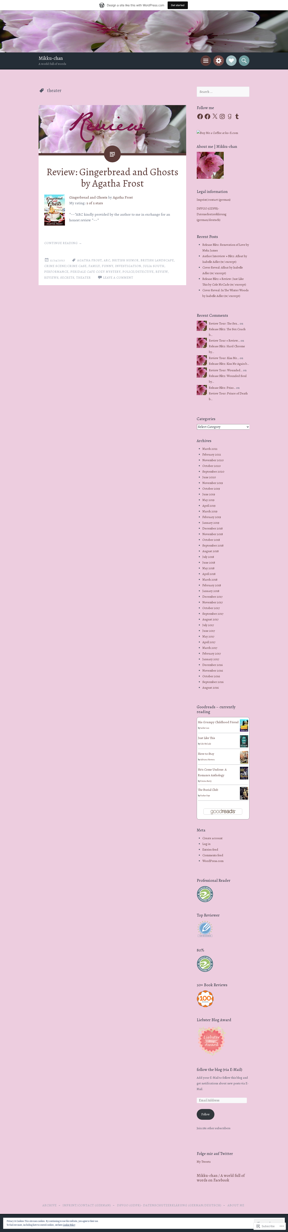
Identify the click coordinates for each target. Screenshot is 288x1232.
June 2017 (208, 631)
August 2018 (210, 551)
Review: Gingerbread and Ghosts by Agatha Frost (112, 177)
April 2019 (208, 506)
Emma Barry (205, 781)
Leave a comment (118, 277)
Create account (212, 838)
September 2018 (212, 545)
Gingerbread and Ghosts (88, 197)
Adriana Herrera (207, 759)
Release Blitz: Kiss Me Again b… (229, 364)
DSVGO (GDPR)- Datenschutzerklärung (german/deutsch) (211, 214)
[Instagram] (222, 116)
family (94, 266)
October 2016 (211, 676)
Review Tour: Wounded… (225, 370)
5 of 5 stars (94, 203)
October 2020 (211, 466)
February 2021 (211, 454)
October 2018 (211, 540)
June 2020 (209, 477)
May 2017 (208, 636)
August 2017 (210, 619)
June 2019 (208, 494)
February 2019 (211, 517)
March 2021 (209, 449)
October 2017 (211, 608)
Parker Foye (205, 795)
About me (235, 1205)
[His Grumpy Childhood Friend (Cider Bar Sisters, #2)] (244, 730)
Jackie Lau (204, 728)
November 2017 (212, 602)
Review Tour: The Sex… (224, 323)
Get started (177, 5)
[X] (214, 116)
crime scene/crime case (65, 266)
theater (83, 277)
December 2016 (212, 665)
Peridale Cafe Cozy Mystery (95, 272)
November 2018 (212, 534)
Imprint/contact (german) (213, 200)
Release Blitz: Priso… (222, 388)
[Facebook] (200, 116)
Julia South (153, 266)
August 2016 (210, 687)
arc (107, 260)
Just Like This (206, 738)
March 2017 (209, 648)
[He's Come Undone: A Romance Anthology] (244, 778)
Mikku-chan (51, 58)
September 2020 (213, 471)
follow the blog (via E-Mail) (219, 1069)
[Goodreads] (229, 116)
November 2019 (212, 483)
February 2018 (211, 585)
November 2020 (213, 460)
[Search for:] (223, 92)
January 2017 (210, 659)
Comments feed (212, 855)
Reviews (51, 277)
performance (56, 272)
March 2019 (209, 511)
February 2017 (211, 653)
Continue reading (63, 243)
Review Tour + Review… (224, 340)
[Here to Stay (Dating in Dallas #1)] (244, 763)
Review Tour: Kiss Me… (224, 358)
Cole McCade (205, 743)
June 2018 (208, 562)
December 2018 (212, 528)
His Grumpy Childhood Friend (218, 722)
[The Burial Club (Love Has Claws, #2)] (244, 799)
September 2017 (212, 614)
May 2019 (208, 500)
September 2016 (213, 682)
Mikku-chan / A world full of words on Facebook (221, 1178)
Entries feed (210, 849)
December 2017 (212, 597)
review (162, 272)
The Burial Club (208, 790)
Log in (206, 844)
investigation (128, 266)
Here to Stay (206, 754)
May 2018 (208, 568)
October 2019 (211, 488)
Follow (205, 1114)
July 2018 (208, 557)
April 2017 (208, 642)
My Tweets (204, 1162)
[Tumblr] (237, 116)
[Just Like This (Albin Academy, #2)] (244, 746)
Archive (49, 1205)
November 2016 (212, 670)
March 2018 (209, 579)
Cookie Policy (69, 1225)
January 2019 (210, 523)
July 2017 (208, 625)
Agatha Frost (123, 197)
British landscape (157, 260)
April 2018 (208, 574)
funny (107, 266)
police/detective (138, 272)
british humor (125, 260)
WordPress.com (212, 861)
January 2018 (210, 591)
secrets (67, 277)
